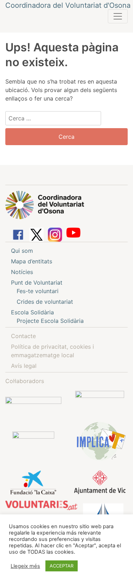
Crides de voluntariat (45, 301)
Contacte (23, 336)
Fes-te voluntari (38, 291)
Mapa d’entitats (31, 261)
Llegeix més (25, 566)
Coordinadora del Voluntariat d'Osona (68, 5)
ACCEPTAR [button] (61, 566)
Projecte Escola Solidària (50, 320)
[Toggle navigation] (118, 16)
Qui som (22, 250)
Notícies (22, 271)
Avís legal (24, 365)
